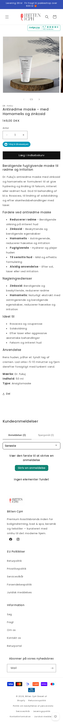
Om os (11, 630)
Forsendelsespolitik (19, 584)
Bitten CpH (31, 696)
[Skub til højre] (39, 99)
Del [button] (8, 393)
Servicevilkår (15, 576)
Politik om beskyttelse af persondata (33, 705)
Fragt (10, 622)
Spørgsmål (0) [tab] (46, 435)
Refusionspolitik (37, 700)
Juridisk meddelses (19, 592)
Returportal (14, 646)
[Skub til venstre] (24, 99)
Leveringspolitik (41, 711)
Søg (9, 614)
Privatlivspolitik (16, 568)
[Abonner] (52, 668)
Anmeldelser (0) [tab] (17, 435)
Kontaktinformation (20, 716)
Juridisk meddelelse (45, 716)
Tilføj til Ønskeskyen (18, 144)
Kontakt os (14, 638)
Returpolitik (14, 561)
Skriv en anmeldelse (31, 468)
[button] (7, 17)
